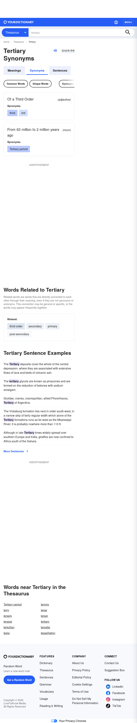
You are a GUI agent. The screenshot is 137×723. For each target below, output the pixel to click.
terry (6, 610)
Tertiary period (19, 149)
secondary (35, 326)
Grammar (45, 684)
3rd (23, 113)
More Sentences (14, 451)
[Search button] (129, 32)
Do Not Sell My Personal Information (85, 701)
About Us (78, 663)
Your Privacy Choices (72, 721)
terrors (45, 604)
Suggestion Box (115, 670)
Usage (44, 699)
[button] (116, 22)
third (12, 113)
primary (52, 326)
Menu (128, 22)
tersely (8, 616)
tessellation (48, 633)
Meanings (14, 70)
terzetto (45, 627)
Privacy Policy (81, 670)
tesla (7, 633)
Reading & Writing (51, 706)
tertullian (9, 627)
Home (6, 41)
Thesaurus (12, 32)
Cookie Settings (82, 684)
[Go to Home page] (19, 22)
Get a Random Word (19, 680)
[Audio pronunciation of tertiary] (55, 50)
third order (16, 326)
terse (44, 610)
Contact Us (112, 663)
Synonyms (37, 70)
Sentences (60, 70)
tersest (8, 621)
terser (44, 616)
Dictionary (46, 663)
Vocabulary (47, 691)
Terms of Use (80, 691)
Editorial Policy (81, 677)
